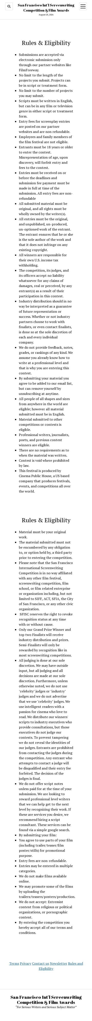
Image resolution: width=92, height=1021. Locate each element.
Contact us (40, 963)
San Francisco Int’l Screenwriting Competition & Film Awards (46, 999)
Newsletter (58, 963)
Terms (14, 963)
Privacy (25, 963)
